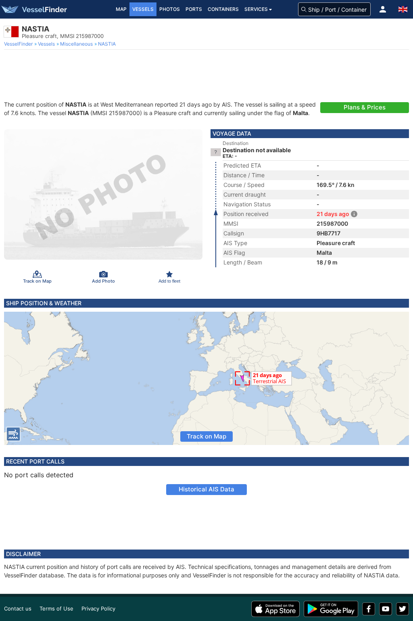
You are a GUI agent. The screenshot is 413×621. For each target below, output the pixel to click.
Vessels (143, 9)
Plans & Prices (365, 107)
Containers (223, 9)
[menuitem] (19, 44)
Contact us (17, 608)
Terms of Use (56, 608)
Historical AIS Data (206, 489)
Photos (169, 9)
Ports (194, 9)
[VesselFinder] (33, 9)
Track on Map (206, 436)
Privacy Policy (98, 608)
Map (121, 9)
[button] (383, 9)
